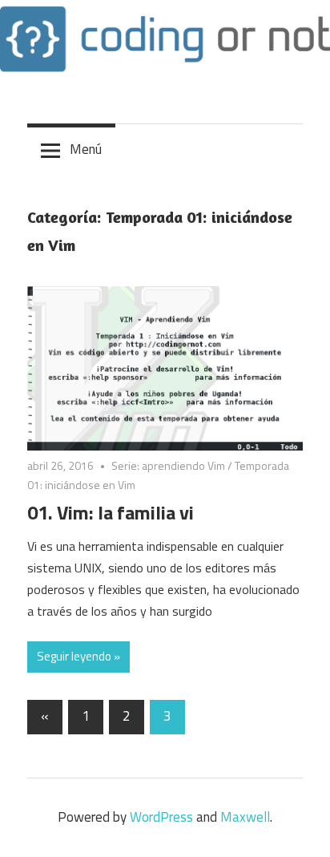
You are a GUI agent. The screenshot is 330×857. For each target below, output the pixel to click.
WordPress (161, 816)
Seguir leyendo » (78, 656)
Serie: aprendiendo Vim (168, 465)
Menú (86, 149)
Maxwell (245, 816)
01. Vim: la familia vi (110, 512)
